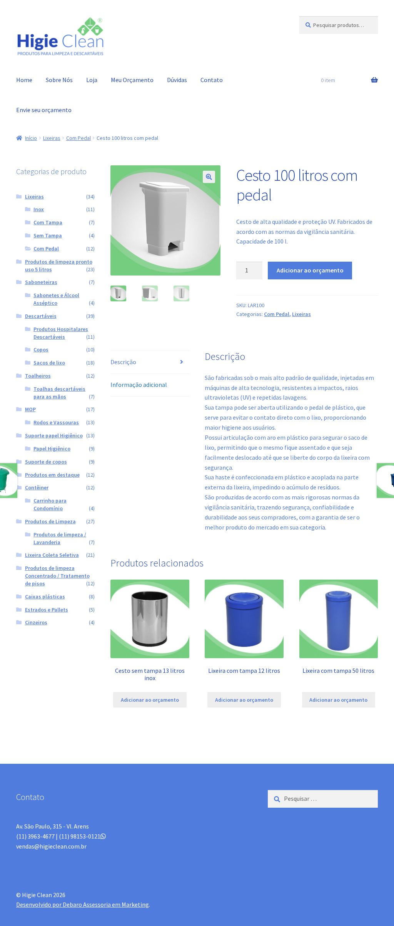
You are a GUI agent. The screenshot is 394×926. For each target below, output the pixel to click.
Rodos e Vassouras (56, 422)
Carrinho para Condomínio (50, 504)
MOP (30, 409)
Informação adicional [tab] (138, 384)
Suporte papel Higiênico (54, 435)
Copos (40, 349)
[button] (209, 177)
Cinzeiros (36, 622)
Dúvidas (177, 80)
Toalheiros (38, 375)
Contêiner (36, 487)
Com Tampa (47, 222)
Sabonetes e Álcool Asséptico (56, 299)
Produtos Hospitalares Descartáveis (60, 333)
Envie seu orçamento (44, 110)
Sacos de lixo (49, 362)
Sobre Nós (59, 80)
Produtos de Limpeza (50, 521)
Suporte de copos (46, 461)
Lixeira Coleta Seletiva (52, 554)
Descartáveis (41, 316)
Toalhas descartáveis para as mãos (59, 392)
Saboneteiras (41, 282)
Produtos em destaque (52, 474)
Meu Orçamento (132, 80)
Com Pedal (78, 137)
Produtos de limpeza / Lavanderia (59, 538)
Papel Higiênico (51, 448)
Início (31, 137)
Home (24, 80)
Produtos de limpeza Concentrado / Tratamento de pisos (57, 576)
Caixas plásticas (45, 596)
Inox (38, 209)
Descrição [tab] (123, 362)
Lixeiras (51, 137)
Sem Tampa (47, 235)
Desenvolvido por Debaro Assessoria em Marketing (82, 904)
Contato (211, 80)
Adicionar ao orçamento (310, 270)
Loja (91, 80)
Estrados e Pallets (46, 609)
